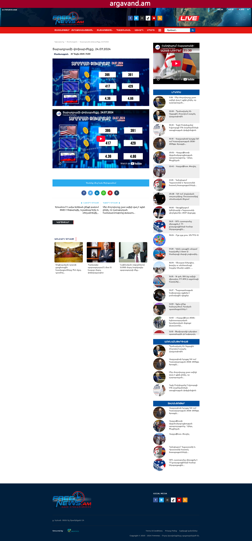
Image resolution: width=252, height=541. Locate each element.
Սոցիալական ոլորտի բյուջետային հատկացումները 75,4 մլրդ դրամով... (68, 269)
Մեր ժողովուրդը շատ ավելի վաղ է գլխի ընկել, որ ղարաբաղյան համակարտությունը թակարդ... (124, 210)
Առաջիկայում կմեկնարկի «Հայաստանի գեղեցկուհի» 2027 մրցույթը (182, 210)
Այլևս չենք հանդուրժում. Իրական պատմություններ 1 (180, 306)
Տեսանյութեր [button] (62, 30)
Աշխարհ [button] (139, 30)
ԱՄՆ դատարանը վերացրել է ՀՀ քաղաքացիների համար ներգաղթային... (181, 225)
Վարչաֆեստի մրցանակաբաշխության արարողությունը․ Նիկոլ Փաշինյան (180, 156)
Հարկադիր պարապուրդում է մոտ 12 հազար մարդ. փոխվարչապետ (100, 269)
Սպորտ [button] (150, 30)
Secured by (58, 531)
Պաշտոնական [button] (123, 30)
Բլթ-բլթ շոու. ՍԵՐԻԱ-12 (184, 235)
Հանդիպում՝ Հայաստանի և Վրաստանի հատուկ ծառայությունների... (183, 182)
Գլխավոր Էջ (59, 42)
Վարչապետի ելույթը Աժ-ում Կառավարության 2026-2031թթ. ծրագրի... (184, 141)
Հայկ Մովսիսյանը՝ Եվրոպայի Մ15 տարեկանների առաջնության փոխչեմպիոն (183, 127)
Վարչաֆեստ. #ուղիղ (182, 166)
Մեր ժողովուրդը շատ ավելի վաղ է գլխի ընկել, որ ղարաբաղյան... (182, 100)
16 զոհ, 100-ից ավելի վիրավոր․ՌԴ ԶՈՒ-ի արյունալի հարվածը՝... (184, 279)
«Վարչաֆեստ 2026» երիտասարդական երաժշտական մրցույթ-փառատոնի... (182, 322)
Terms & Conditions (154, 531)
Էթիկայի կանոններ (188, 531)
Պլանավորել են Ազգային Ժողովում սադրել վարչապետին (182, 114)
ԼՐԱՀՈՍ (176, 92)
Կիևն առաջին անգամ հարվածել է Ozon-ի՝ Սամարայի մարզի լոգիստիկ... (183, 251)
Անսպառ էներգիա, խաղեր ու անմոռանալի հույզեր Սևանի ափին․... (181, 265)
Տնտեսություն (72, 42)
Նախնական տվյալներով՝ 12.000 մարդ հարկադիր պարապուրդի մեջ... (132, 267)
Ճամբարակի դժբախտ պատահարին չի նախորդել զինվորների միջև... (183, 334)
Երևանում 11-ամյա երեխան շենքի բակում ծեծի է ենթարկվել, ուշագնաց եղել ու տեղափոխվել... (77, 210)
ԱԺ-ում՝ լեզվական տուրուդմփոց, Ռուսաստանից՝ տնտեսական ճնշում (183, 196)
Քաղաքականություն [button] (82, 30)
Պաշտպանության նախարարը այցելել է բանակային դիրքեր (181, 293)
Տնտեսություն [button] (104, 30)
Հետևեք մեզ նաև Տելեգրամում (101, 183)
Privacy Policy (171, 531)
